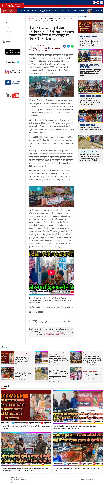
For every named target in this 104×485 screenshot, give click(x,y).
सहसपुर (87, 67)
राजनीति (82, 38)
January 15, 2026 (54, 381)
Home (31, 19)
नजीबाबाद (88, 36)
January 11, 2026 (89, 378)
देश (93, 96)
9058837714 (60, 334)
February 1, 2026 (55, 364)
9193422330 (49, 334)
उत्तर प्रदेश (82, 36)
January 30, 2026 (20, 379)
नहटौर (87, 125)
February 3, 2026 (20, 363)
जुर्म (87, 65)
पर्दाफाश (96, 65)
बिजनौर (94, 36)
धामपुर (91, 65)
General (82, 96)
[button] (12, 5)
